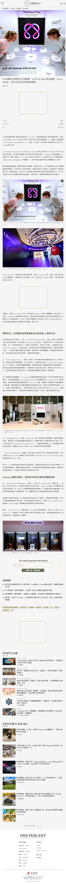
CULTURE (24, 668)
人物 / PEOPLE (23, 848)
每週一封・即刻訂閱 (33, 570)
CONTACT (39, 848)
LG (12, 610)
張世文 (21, 665)
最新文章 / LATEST (24, 845)
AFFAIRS (23, 698)
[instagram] (61, 3)
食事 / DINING (23, 863)
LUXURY (24, 658)
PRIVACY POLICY (41, 850)
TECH (61, 121)
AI (51, 607)
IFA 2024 (57, 607)
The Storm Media (24, 715)
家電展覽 (31, 607)
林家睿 (21, 675)
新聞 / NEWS (22, 866)
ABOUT (39, 845)
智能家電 (39, 607)
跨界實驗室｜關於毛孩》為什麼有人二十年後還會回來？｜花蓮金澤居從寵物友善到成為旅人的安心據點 (39, 779)
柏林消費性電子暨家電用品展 (10, 607)
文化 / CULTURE (23, 857)
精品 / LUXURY (23, 854)
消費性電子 (6, 610)
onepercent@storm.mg (35, 878)
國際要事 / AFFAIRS (24, 851)
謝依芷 (5, 86)
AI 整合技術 (23, 607)
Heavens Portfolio (26, 678)
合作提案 (38, 857)
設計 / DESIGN (23, 860)
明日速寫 (21, 705)
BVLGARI (24, 688)
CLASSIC (19, 658)
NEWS (61, 124)
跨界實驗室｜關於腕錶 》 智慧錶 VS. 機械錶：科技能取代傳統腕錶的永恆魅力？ (33, 594)
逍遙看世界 (21, 798)
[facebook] (64, 3)
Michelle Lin (21, 782)
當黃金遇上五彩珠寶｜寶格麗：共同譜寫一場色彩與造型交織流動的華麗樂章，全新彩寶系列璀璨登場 (39, 692)
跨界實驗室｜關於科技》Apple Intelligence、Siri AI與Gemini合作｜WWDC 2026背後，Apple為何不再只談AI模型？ (39, 763)
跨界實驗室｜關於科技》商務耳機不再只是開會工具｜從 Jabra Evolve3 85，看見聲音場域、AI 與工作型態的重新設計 (38, 795)
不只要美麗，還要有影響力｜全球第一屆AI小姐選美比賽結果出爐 (28, 590)
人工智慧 (46, 607)
